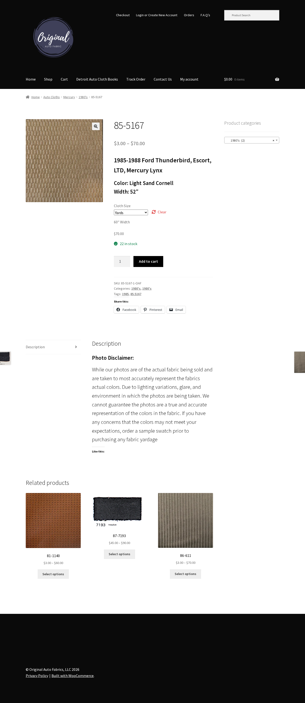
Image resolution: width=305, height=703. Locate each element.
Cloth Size (122, 205)
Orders (189, 15)
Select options (53, 574)
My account (189, 79)
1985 (125, 294)
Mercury (69, 97)
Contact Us (163, 79)
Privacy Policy (37, 675)
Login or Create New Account (156, 15)
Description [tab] (35, 346)
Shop (48, 79)
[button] (96, 126)
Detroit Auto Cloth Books (97, 79)
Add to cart (148, 261)
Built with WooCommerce (72, 675)
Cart (64, 79)
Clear (162, 212)
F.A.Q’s (205, 15)
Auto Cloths (51, 97)
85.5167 (135, 294)
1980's (83, 97)
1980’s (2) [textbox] (250, 140)
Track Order (135, 79)
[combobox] (251, 140)
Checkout (123, 15)
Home (31, 79)
